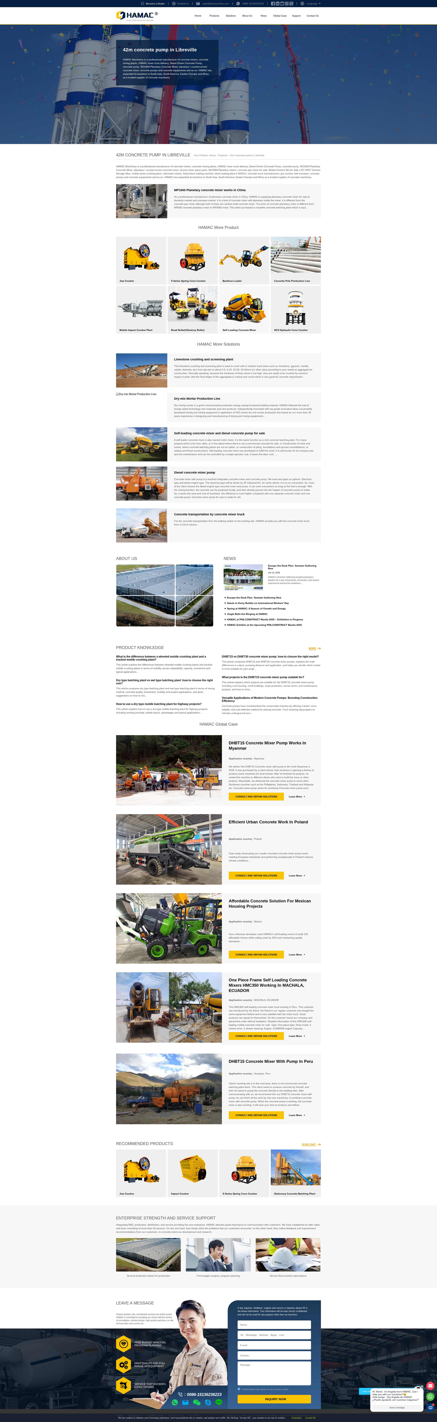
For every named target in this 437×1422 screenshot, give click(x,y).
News (264, 15)
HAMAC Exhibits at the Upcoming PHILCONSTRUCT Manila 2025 (264, 625)
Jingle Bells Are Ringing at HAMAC (247, 614)
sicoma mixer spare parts (193, 170)
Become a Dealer (155, 3)
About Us (247, 15)
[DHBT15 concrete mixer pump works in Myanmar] (169, 770)
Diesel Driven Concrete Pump (186, 63)
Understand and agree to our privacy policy (265, 1389)
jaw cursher (287, 173)
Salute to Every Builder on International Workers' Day (258, 603)
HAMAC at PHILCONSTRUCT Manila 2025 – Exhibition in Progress (265, 619)
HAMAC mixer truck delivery (153, 63)
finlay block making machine (198, 173)
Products (214, 15)
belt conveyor (301, 173)
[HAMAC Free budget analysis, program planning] (218, 1254)
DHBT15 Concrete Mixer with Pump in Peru (271, 1061)
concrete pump (131, 66)
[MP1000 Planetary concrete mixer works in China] (141, 201)
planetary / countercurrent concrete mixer (156, 170)
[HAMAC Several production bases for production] (148, 1254)
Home (198, 15)
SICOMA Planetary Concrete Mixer (159, 66)
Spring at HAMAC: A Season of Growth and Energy (256, 608)
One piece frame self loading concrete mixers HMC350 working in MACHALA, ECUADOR (268, 985)
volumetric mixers (172, 173)
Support (296, 15)
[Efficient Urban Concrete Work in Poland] (169, 849)
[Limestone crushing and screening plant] (141, 370)
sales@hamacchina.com (215, 3)
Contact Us (313, 15)
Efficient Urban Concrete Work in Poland (268, 822)
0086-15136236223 (253, 3)
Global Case (280, 15)
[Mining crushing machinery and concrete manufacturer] (137, 16)
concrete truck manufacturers (263, 173)
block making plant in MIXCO (230, 173)
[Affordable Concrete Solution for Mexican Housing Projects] (169, 928)
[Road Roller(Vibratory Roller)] (193, 303)
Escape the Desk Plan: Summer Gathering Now (254, 597)
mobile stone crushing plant (146, 173)
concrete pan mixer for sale (252, 170)
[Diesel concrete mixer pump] (141, 485)
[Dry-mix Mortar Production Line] (141, 407)
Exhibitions (183, 3)
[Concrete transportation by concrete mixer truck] (141, 525)
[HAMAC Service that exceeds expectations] (288, 1254)
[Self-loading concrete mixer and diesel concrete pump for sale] (141, 444)
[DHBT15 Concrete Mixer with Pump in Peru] (169, 1089)
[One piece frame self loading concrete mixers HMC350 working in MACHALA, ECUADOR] (169, 1008)
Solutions (231, 15)
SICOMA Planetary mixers (222, 170)
